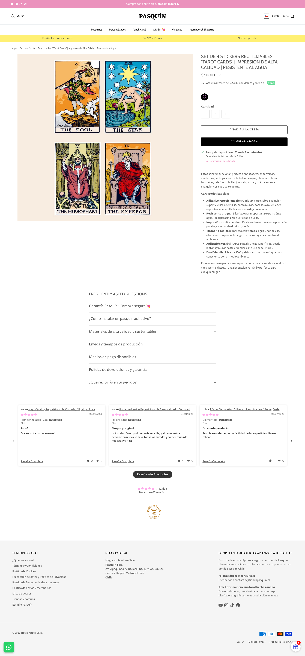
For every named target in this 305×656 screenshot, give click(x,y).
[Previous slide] (13, 441)
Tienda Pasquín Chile (31, 633)
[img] (29, 415)
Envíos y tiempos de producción (116, 344)
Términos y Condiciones (27, 566)
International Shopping (201, 29)
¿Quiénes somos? (23, 560)
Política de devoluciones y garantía (118, 369)
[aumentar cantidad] (226, 114)
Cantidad (207, 106)
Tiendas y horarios (23, 599)
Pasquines (96, 29)
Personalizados (117, 29)
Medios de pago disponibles (112, 357)
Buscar (240, 641)
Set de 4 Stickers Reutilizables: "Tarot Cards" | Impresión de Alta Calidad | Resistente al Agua (68, 48)
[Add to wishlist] (204, 96)
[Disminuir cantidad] (205, 114)
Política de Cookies (24, 571)
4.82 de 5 (161, 489)
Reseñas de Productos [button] (152, 474)
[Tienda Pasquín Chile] (152, 16)
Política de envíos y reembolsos (31, 588)
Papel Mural (139, 29)
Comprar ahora (244, 141)
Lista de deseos (21, 594)
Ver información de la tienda (220, 161)
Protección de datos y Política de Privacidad (39, 577)
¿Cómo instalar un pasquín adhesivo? (120, 319)
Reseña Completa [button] (32, 461)
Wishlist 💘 (159, 29)
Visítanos (177, 29)
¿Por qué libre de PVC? (281, 641)
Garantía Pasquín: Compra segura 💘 (120, 306)
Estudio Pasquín (22, 605)
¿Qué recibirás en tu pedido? (112, 382)
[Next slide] (291, 441)
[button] (88, 460)
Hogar (14, 48)
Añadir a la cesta (244, 129)
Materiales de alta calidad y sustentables (123, 331)
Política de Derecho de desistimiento (35, 582)
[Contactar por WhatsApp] (9, 647)
